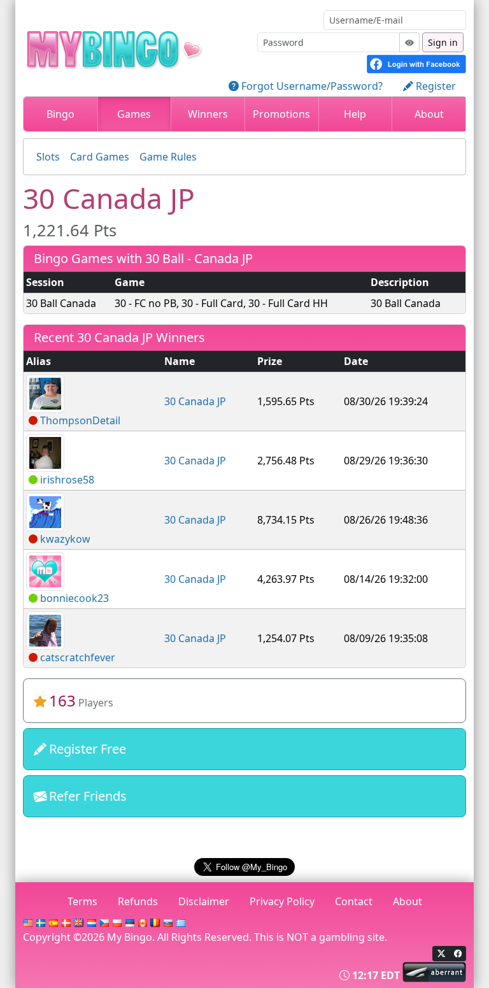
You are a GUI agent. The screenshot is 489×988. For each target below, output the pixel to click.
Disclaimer (203, 901)
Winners (208, 114)
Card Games (99, 157)
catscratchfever (77, 657)
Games (134, 114)
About (429, 114)
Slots (48, 157)
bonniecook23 (74, 598)
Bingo (60, 114)
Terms (82, 901)
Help (355, 114)
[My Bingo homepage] (135, 46)
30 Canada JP (195, 401)
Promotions (281, 114)
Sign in (443, 42)
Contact (353, 901)
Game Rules (168, 157)
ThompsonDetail (80, 420)
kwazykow (65, 539)
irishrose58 (67, 480)
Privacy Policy (282, 901)
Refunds (138, 901)
